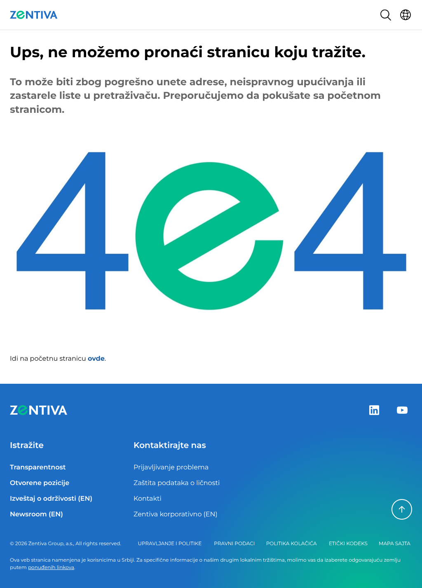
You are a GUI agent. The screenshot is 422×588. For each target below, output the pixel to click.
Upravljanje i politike (170, 544)
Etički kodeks (348, 544)
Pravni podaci (234, 544)
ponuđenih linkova (51, 568)
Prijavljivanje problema (171, 467)
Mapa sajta (394, 544)
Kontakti (148, 499)
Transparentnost (38, 467)
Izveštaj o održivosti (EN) (51, 499)
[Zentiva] (34, 15)
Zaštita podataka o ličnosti (177, 483)
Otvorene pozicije (39, 483)
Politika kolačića (291, 544)
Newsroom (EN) (36, 514)
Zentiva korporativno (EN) (176, 514)
